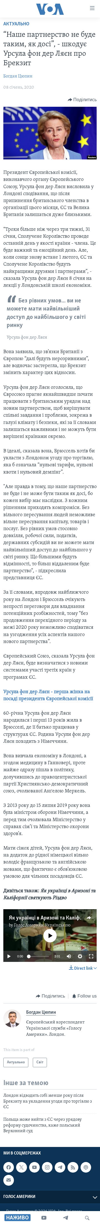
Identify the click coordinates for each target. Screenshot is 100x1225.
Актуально (16, 24)
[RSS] (73, 1167)
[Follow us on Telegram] (60, 1167)
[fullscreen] (91, 956)
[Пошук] (87, 1218)
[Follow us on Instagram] (47, 1167)
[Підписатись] (8, 1180)
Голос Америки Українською (42, 925)
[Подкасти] (86, 1167)
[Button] (82, 99)
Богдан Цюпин (17, 76)
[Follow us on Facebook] (8, 1167)
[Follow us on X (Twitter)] (21, 1167)
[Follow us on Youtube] (34, 1167)
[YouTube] (43, 1218)
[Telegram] (65, 1218)
